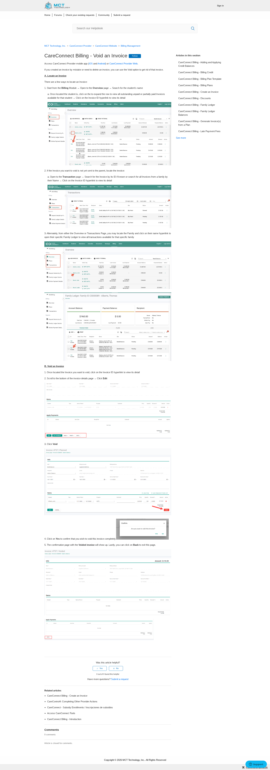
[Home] (57, 6)
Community (104, 15)
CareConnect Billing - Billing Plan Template (199, 79)
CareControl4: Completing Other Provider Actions (72, 701)
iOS (91, 63)
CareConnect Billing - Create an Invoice (198, 92)
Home (47, 15)
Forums (58, 15)
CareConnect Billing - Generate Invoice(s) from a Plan (199, 123)
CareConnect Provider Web (123, 63)
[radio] (100, 668)
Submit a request (121, 15)
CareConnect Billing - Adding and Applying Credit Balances (199, 64)
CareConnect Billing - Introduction (64, 719)
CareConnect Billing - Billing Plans (195, 85)
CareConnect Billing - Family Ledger (196, 104)
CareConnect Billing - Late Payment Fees (199, 131)
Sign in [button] (220, 5)
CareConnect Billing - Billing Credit (195, 72)
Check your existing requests (80, 15)
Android (101, 63)
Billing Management (130, 46)
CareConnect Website (106, 46)
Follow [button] (135, 56)
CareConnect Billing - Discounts (194, 98)
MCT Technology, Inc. (55, 46)
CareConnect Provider (81, 46)
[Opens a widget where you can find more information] (256, 764)
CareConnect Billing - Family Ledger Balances (196, 113)
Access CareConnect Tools (61, 713)
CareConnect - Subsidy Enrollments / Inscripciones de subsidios (80, 707)
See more (181, 137)
